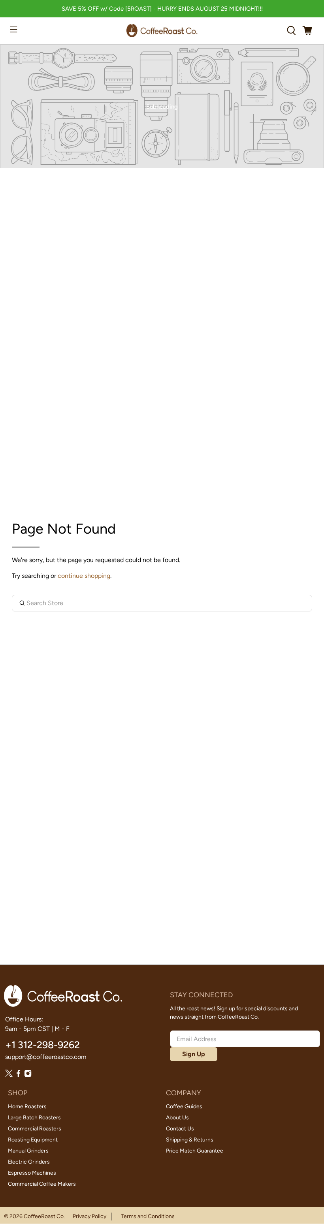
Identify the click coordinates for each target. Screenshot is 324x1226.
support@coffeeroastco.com (46, 1057)
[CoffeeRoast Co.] (162, 30)
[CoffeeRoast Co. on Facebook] (18, 1075)
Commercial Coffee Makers (42, 1184)
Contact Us (180, 1128)
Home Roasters (27, 1106)
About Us (177, 1117)
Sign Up (193, 1054)
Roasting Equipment (33, 1139)
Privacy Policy (89, 1216)
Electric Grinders (29, 1161)
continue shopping (84, 575)
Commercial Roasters (34, 1128)
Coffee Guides (184, 1106)
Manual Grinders (28, 1150)
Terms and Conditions (148, 1216)
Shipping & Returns (189, 1139)
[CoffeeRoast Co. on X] (9, 1075)
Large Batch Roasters (34, 1117)
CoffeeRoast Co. (44, 1216)
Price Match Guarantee (194, 1150)
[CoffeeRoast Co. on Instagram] (28, 1075)
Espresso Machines (32, 1173)
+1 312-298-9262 (42, 1045)
